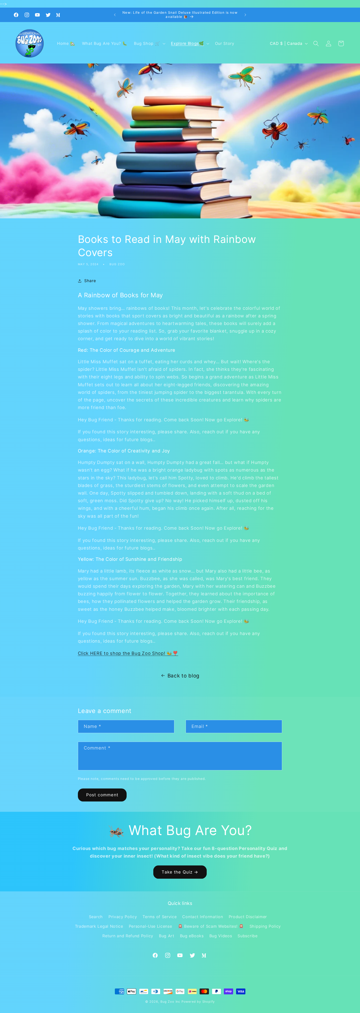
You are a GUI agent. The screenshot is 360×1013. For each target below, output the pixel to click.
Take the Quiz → (180, 872)
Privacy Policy (122, 916)
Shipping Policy (265, 926)
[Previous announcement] (114, 15)
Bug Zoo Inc (170, 1001)
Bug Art (166, 935)
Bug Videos (220, 935)
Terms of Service (160, 916)
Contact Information (202, 916)
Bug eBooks (192, 935)
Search (96, 916)
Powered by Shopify (198, 1001)
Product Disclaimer (248, 916)
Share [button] (90, 280)
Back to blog (184, 676)
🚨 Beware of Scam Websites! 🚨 (211, 926)
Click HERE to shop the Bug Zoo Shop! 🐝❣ (128, 653)
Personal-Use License (150, 926)
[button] (149, 44)
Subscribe (247, 935)
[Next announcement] (245, 15)
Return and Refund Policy (127, 935)
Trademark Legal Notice (99, 926)
